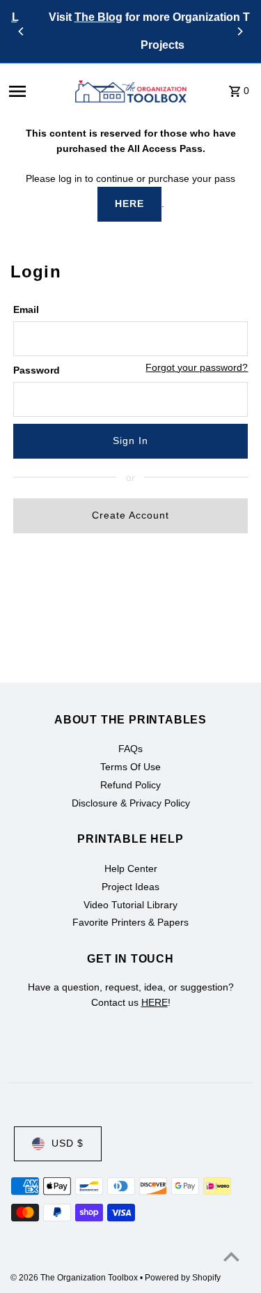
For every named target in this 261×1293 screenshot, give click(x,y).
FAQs (130, 749)
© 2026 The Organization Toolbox (75, 1278)
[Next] (239, 31)
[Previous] (21, 31)
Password (36, 370)
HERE (129, 204)
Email (26, 310)
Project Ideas (130, 887)
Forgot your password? (196, 368)
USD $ (68, 1143)
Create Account (130, 515)
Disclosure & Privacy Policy (131, 803)
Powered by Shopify (183, 1278)
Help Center (130, 869)
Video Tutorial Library (130, 905)
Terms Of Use (130, 767)
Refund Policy (130, 785)
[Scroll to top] (231, 1256)
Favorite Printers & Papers (130, 922)
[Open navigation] (35, 91)
